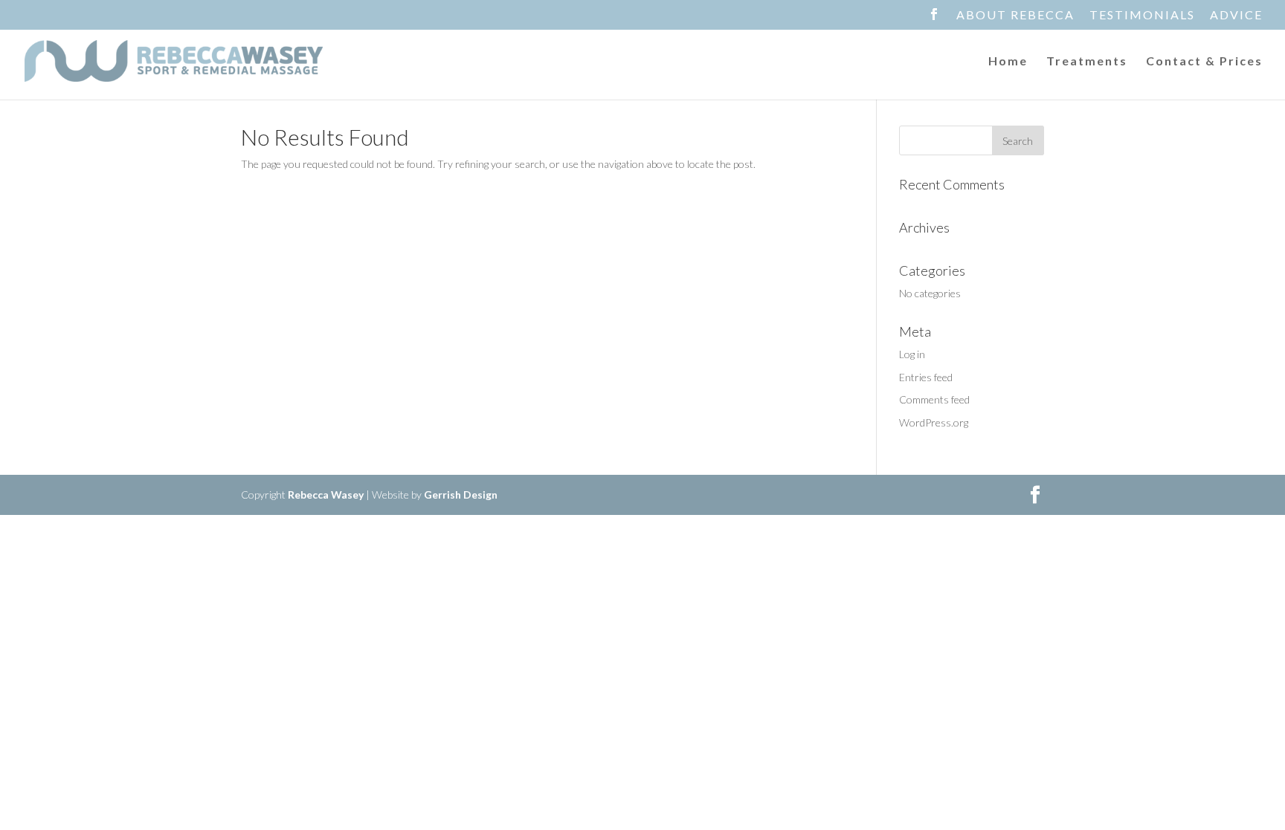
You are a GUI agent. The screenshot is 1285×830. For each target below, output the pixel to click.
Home (1008, 62)
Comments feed (934, 399)
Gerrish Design (460, 494)
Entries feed (926, 377)
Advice (1236, 15)
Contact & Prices (1204, 62)
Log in (912, 354)
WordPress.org (933, 422)
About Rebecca (1015, 15)
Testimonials (1142, 15)
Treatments (1086, 62)
